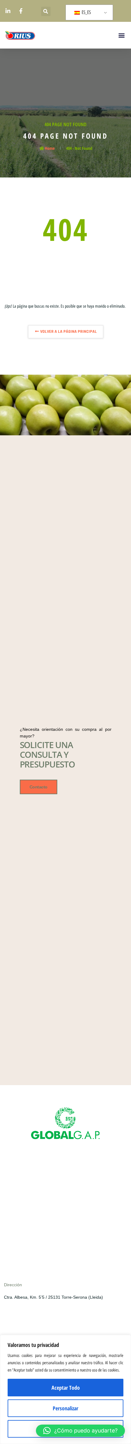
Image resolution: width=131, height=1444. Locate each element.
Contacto (39, 786)
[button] (46, 11)
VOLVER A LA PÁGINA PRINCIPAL (68, 331)
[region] (65, 1389)
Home (50, 148)
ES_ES (86, 12)
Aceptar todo (65, 1387)
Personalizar (65, 1408)
